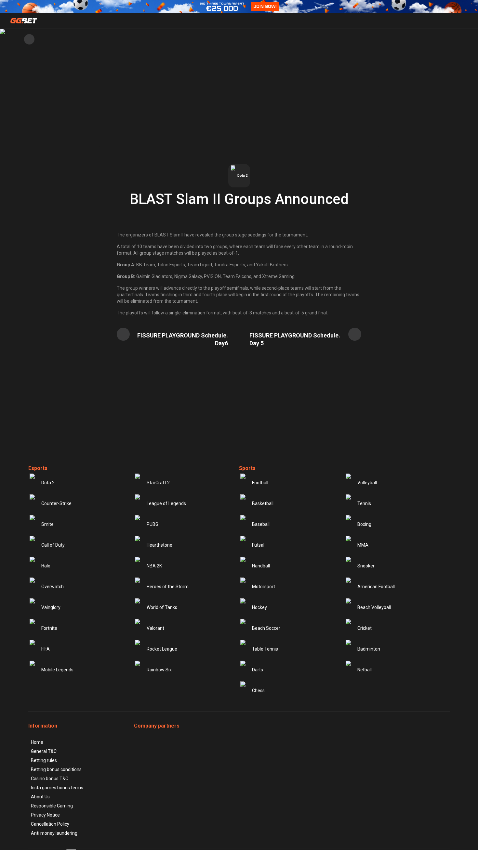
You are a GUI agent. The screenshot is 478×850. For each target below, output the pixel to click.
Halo (45, 565)
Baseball (261, 524)
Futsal (258, 545)
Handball (261, 565)
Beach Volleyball (374, 607)
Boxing (364, 524)
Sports (247, 468)
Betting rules (44, 760)
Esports (37, 468)
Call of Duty (53, 545)
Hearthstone (159, 545)
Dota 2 (48, 482)
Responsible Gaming (52, 805)
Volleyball (367, 482)
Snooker (366, 565)
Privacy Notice (45, 815)
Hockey (259, 607)
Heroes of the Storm (168, 586)
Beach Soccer (266, 628)
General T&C (44, 751)
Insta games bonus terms (57, 787)
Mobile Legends (57, 669)
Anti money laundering (54, 833)
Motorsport (263, 586)
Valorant (155, 628)
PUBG (152, 524)
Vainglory (50, 607)
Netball (364, 669)
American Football (376, 586)
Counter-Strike (56, 503)
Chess (258, 690)
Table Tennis (265, 649)
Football (260, 482)
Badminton (368, 649)
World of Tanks (162, 607)
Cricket (364, 628)
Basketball (262, 503)
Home (37, 742)
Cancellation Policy (50, 824)
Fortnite (49, 628)
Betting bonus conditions (56, 769)
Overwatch (52, 586)
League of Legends (166, 503)
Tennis (364, 503)
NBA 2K (154, 565)
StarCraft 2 (158, 482)
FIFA (45, 649)
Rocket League (162, 649)
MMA (362, 545)
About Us (40, 796)
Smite (47, 524)
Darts (257, 669)
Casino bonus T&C (49, 778)
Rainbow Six (159, 669)
